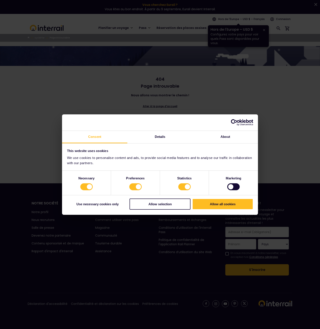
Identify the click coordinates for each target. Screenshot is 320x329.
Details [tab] (160, 136)
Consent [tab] (94, 136)
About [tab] (225, 136)
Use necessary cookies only (97, 204)
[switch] (135, 186)
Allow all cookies (223, 204)
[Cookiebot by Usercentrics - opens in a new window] (234, 122)
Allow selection (160, 204)
